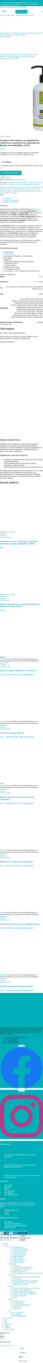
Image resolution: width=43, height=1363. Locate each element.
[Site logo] (21, 15)
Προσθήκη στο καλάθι (10, 173)
